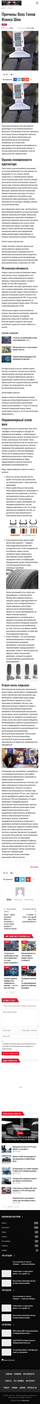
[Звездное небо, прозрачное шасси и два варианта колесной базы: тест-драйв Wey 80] (6, 1180)
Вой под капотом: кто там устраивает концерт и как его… (25, 348)
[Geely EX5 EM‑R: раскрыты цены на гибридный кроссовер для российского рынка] (6, 1342)
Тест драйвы (6, 1241)
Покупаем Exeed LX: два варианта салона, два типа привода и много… (24, 1199)
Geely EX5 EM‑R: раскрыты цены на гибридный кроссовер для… (24, 1341)
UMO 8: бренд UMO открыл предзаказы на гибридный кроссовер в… (25, 1331)
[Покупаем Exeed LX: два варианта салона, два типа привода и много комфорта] (6, 1200)
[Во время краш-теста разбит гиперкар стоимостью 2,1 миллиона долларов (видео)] (6, 1170)
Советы (4, 1236)
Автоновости (28, 1374)
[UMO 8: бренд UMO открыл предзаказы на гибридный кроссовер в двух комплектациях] (6, 1333)
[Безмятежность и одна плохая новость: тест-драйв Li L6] (6, 1273)
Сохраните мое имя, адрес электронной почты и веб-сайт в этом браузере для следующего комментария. (19, 1046)
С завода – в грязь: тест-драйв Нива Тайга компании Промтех (29, 918)
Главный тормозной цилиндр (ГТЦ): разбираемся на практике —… (24, 357)
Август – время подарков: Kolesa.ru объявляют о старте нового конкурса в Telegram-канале (10, 921)
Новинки (5, 1246)
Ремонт (4, 24)
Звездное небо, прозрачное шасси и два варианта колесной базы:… (24, 1179)
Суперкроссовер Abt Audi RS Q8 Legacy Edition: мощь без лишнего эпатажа (20, 1138)
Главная (9, 1374)
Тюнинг (20, 1133)
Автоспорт (5, 1227)
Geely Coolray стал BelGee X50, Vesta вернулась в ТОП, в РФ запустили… (25, 1189)
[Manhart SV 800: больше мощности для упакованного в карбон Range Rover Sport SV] (6, 1158)
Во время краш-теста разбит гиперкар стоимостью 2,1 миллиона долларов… (25, 1169)
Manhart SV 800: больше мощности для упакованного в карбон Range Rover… (24, 1158)
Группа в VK (32, 1387)
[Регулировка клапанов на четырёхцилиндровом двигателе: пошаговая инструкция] (28, 971)
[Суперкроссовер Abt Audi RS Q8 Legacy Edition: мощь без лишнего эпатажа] (20, 1130)
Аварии (4, 1250)
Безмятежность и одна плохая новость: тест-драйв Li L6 (23, 1272)
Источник (34, 867)
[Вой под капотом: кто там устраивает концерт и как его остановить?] (6, 349)
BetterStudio (25, 1400)
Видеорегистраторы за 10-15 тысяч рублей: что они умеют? (24, 1147)
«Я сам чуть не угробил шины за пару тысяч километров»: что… (25, 338)
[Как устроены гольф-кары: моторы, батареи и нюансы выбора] (6, 1283)
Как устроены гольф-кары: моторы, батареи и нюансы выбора (24, 1281)
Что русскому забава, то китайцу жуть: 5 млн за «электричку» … (25, 1351)
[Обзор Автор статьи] (20, 891)
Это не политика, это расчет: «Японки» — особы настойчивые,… (24, 1262)
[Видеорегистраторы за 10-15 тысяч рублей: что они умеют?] (6, 1149)
